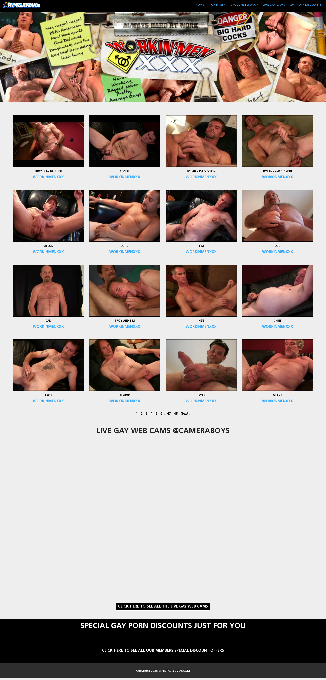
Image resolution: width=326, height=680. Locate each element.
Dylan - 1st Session (201, 171)
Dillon (48, 246)
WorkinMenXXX (48, 177)
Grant (277, 395)
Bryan (201, 395)
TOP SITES (216, 4)
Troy (48, 395)
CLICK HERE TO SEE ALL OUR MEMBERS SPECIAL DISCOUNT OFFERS (163, 651)
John (124, 246)
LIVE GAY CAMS (274, 4)
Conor (125, 171)
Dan (48, 321)
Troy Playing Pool (48, 171)
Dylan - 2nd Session (277, 171)
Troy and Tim (125, 321)
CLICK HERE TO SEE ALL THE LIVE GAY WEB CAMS (163, 606)
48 (176, 414)
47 (169, 414)
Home (200, 4)
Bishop (125, 395)
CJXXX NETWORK (243, 4)
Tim (201, 246)
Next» (185, 414)
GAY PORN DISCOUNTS (305, 4)
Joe (277, 246)
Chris (277, 321)
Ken (201, 321)
